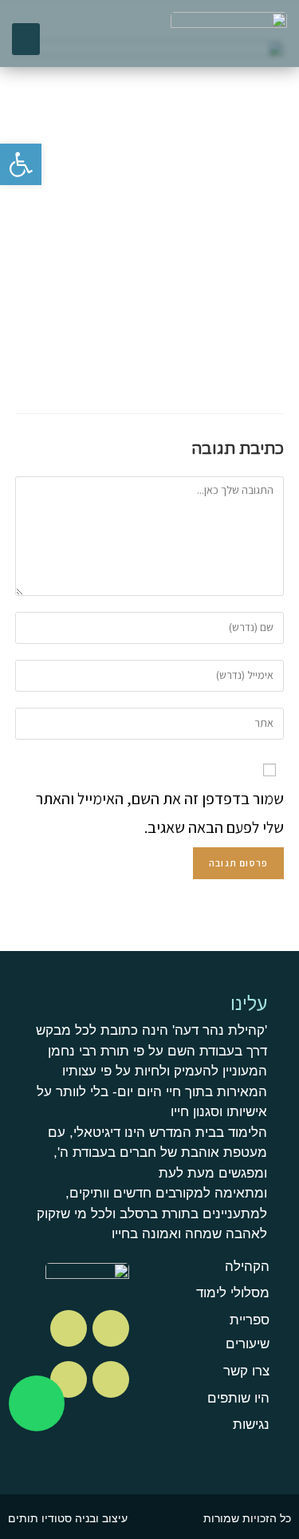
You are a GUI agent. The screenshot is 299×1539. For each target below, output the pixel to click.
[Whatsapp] (37, 1403)
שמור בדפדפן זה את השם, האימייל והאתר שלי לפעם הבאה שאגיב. (160, 813)
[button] (26, 39)
